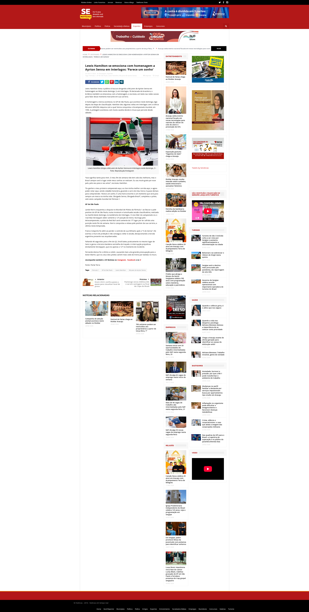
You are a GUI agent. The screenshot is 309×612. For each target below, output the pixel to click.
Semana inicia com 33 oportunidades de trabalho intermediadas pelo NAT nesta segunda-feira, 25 (176, 349)
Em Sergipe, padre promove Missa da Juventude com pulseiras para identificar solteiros (176, 540)
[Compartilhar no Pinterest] (112, 82)
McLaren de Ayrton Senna (128, 76)
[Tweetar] (102, 82)
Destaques (102, 73)
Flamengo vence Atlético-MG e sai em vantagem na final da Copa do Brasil (136, 284)
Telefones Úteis (142, 2)
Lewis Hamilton (113, 76)
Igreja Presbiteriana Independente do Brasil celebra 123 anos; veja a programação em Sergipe (175, 510)
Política (98, 26)
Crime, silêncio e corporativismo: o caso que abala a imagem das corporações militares (212, 423)
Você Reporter (108, 609)
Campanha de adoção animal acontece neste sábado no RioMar (94, 321)
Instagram (121, 260)
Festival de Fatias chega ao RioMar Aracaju (122, 320)
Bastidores (203, 609)
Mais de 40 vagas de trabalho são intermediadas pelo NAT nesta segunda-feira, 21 (176, 405)
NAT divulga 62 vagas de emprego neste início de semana (176, 377)
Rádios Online (86, 2)
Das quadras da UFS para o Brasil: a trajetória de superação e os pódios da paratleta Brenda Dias (213, 438)
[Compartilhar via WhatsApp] (107, 82)
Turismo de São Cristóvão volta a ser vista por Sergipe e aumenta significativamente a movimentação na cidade (212, 240)
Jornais (110, 2)
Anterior (100, 279)
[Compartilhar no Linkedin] (117, 82)
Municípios (86, 26)
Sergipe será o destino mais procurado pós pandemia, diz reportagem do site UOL (213, 268)
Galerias (223, 609)
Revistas (119, 2)
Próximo (143, 279)
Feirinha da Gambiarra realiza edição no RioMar (176, 210)
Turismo (231, 609)
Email (157, 76)
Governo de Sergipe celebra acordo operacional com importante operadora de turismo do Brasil (212, 284)
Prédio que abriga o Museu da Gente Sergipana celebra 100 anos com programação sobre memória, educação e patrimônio (175, 279)
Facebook (131, 260)
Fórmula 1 (92, 76)
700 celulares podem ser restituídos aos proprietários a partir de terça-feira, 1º (146, 327)
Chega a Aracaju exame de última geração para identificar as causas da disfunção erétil (213, 340)
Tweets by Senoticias (200, 168)
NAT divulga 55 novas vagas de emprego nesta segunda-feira (176, 432)
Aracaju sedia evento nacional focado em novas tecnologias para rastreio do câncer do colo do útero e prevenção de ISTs (166, 49)
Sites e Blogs (129, 2)
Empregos (148, 26)
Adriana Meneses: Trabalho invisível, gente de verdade (213, 353)
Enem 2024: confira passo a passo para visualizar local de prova (107, 284)
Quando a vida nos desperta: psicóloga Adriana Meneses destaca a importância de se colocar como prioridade (212, 325)
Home (99, 609)
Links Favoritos (99, 2)
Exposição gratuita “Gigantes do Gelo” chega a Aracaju (173, 154)
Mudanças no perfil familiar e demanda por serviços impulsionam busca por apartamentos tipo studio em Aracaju (212, 390)
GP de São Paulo (102, 76)
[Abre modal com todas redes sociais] (121, 82)
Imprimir (148, 76)
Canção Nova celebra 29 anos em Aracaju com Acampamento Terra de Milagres (176, 247)
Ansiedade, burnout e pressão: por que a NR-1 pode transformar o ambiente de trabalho (212, 374)
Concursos (160, 26)
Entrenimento (164, 609)
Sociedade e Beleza (121, 26)
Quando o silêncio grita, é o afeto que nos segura (212, 306)
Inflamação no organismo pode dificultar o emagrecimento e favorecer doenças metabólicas (212, 407)
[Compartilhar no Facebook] (93, 82)
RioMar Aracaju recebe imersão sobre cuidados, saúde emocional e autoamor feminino (176, 182)
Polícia (107, 26)
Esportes (136, 26)
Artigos (145, 609)
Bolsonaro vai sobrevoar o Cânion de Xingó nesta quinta (213, 255)
